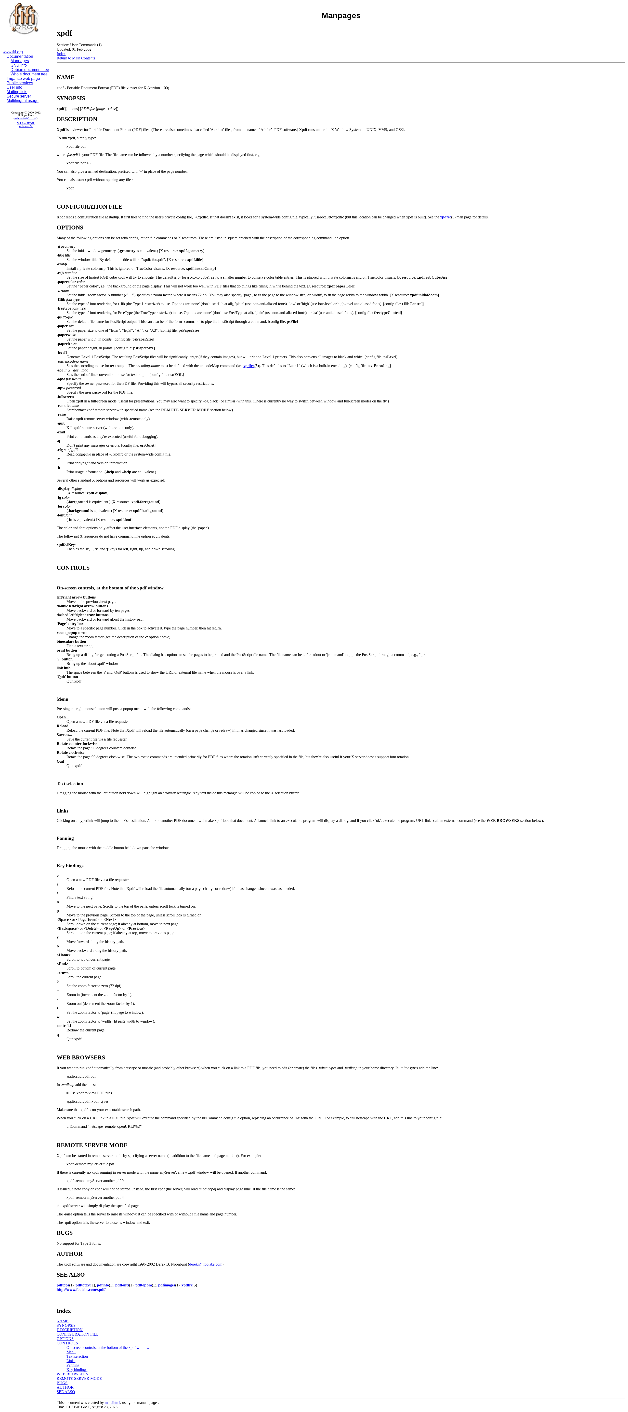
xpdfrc (445, 217)
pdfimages (166, 1285)
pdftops (63, 1285)
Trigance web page (23, 78)
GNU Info (19, 65)
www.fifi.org (13, 52)
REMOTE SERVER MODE (79, 1378)
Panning (72, 1365)
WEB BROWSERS (72, 1374)
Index (61, 54)
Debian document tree (30, 70)
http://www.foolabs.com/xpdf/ (81, 1289)
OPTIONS (65, 1339)
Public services (20, 83)
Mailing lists (17, 92)
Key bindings (76, 1370)
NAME (62, 1321)
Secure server (19, 96)
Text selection (77, 1356)
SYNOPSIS (66, 1325)
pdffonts (122, 1285)
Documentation (20, 56)
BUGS (62, 1383)
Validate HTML (26, 123)
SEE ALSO (66, 1392)
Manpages (20, 61)
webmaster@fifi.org (25, 118)
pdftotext (83, 1285)
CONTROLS (67, 1343)
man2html (112, 1402)
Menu (71, 1352)
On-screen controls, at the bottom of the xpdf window (107, 1347)
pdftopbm (143, 1285)
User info (14, 87)
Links (70, 1361)
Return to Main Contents (76, 58)
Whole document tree (29, 74)
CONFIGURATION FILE (78, 1334)
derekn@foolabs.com (205, 1264)
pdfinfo (103, 1285)
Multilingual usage (23, 101)
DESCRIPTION (70, 1330)
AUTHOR (65, 1387)
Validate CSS (26, 126)
